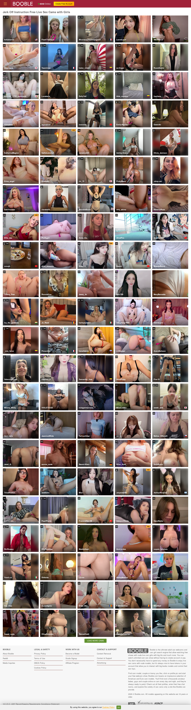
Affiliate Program (72, 663)
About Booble (8, 653)
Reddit (5, 658)
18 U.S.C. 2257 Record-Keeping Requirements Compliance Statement (31, 704)
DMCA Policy (39, 663)
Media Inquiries (9, 663)
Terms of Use (39, 658)
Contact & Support (104, 658)
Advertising (101, 662)
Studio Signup (71, 658)
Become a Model (72, 653)
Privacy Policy (40, 653)
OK (118, 707)
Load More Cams (95, 640)
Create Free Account (64, 3)
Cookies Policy (40, 667)
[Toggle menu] (5, 4)
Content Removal (104, 653)
